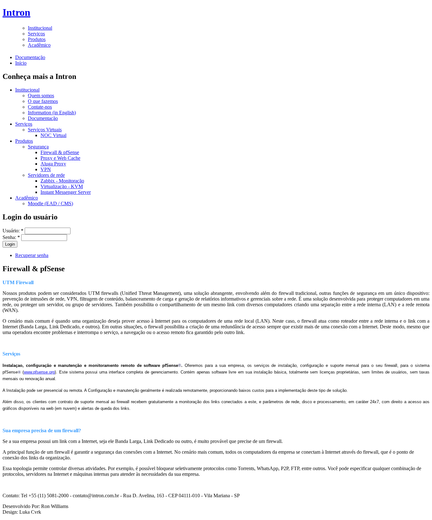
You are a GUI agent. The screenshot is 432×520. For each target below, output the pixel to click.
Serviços (36, 33)
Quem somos (41, 95)
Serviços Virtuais (45, 129)
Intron (16, 12)
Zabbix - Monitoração (62, 180)
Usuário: (13, 230)
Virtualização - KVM (61, 186)
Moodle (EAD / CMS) (50, 203)
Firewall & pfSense (59, 152)
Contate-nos (40, 107)
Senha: (11, 237)
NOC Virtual (53, 135)
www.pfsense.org (39, 372)
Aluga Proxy (53, 163)
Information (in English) (52, 112)
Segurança (38, 146)
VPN (45, 169)
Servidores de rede (46, 175)
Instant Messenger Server (65, 192)
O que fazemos (43, 101)
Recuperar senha (31, 255)
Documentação (30, 57)
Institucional (40, 28)
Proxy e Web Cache (60, 158)
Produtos (37, 39)
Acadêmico (39, 45)
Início (21, 63)
